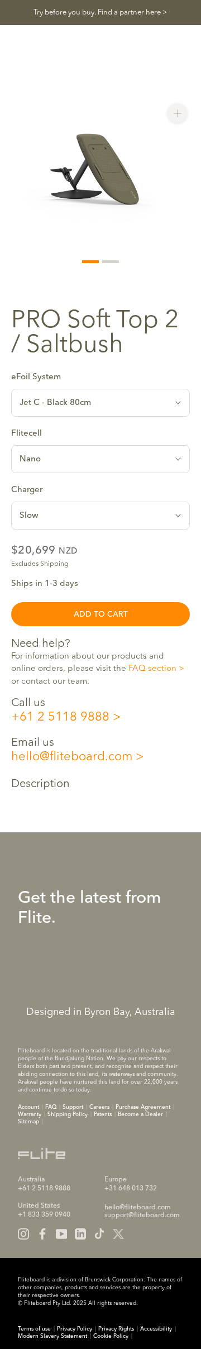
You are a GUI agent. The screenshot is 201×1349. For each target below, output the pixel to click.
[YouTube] (61, 1234)
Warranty (29, 1114)
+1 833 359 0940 (44, 1215)
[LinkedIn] (80, 1234)
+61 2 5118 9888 (60, 717)
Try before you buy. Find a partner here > (101, 12)
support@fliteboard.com (142, 1215)
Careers (99, 1107)
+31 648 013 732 (130, 1188)
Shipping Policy (67, 1114)
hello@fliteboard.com (71, 757)
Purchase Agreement (143, 1107)
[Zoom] (177, 113)
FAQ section (152, 669)
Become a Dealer (140, 1114)
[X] (118, 1234)
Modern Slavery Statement (52, 1336)
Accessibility (156, 1329)
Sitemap (28, 1121)
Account (28, 1107)
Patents (103, 1114)
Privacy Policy (74, 1329)
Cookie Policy (110, 1336)
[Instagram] (23, 1234)
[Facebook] (42, 1234)
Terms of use (34, 1329)
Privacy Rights (116, 1329)
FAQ (50, 1107)
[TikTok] (99, 1234)
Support (73, 1107)
